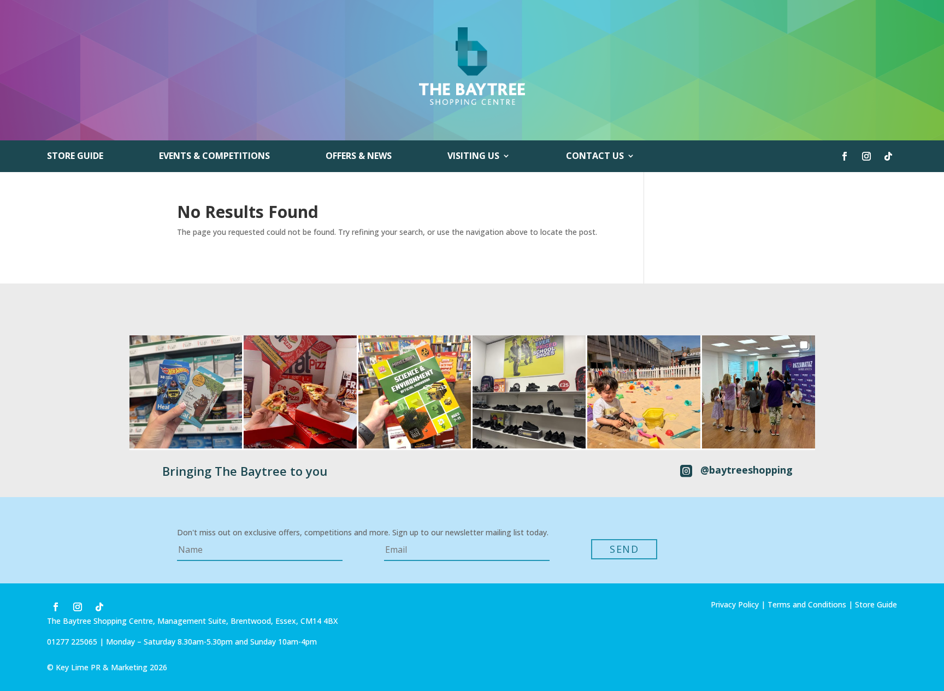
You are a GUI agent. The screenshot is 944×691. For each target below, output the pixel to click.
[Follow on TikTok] (888, 156)
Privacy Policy (735, 604)
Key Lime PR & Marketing (103, 667)
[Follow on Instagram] (866, 156)
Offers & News (359, 157)
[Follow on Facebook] (844, 156)
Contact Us (595, 157)
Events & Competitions (214, 157)
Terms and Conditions (807, 604)
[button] (186, 391)
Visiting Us (473, 157)
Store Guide (75, 157)
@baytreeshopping (746, 469)
